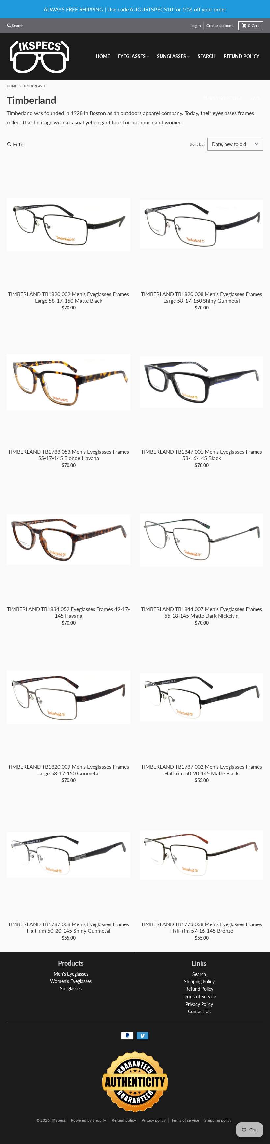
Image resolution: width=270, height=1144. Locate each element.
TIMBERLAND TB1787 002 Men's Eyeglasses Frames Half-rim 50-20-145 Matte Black (201, 769)
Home (12, 86)
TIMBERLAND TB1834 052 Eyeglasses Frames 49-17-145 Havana (68, 612)
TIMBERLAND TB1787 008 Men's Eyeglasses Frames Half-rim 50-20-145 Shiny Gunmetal (68, 927)
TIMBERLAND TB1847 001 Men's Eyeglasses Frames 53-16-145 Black (201, 454)
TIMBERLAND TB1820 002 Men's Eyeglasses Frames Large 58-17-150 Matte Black (68, 297)
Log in (195, 25)
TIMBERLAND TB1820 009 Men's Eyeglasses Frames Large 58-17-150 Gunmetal (68, 769)
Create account (219, 25)
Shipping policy (217, 1120)
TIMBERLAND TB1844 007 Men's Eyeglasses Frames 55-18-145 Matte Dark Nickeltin (201, 612)
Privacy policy (154, 1120)
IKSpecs (59, 1120)
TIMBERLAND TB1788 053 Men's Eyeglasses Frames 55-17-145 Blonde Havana (68, 454)
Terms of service (185, 1120)
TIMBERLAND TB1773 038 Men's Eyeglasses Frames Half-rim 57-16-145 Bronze (201, 927)
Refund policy (124, 1120)
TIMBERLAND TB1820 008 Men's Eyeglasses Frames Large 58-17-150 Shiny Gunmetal (201, 297)
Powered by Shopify (88, 1120)
